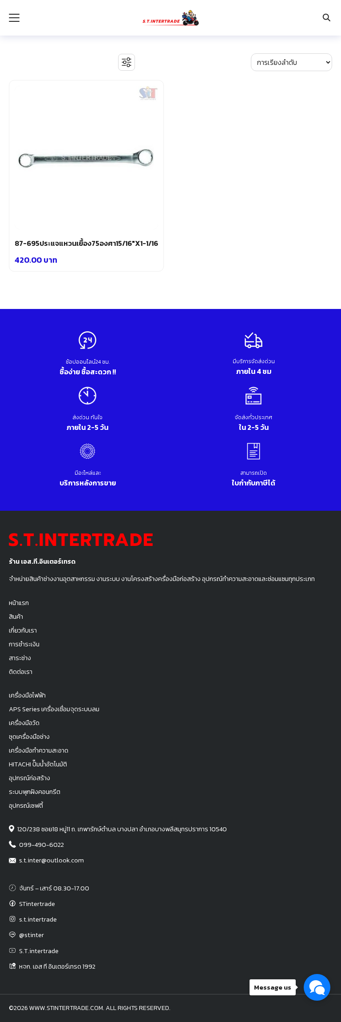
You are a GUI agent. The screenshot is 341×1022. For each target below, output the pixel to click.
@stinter (31, 935)
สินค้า (16, 616)
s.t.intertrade (38, 919)
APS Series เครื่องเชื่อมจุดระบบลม (54, 709)
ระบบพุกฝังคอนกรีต (34, 792)
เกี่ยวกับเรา (23, 630)
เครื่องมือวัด (24, 723)
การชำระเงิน (24, 644)
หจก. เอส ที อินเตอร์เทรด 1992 (57, 966)
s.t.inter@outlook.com (51, 860)
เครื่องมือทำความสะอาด (38, 750)
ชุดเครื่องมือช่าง (29, 736)
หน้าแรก (19, 603)
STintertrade (37, 904)
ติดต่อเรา (20, 672)
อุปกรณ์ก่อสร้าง (29, 778)
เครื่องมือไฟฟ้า (27, 695)
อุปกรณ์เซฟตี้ (26, 805)
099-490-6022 (41, 845)
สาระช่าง (20, 658)
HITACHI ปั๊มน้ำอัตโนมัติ (38, 764)
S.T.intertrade (39, 951)
